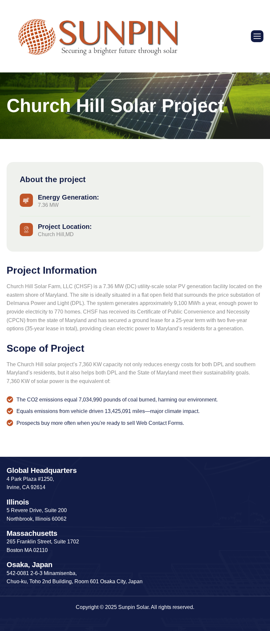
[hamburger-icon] (257, 36)
